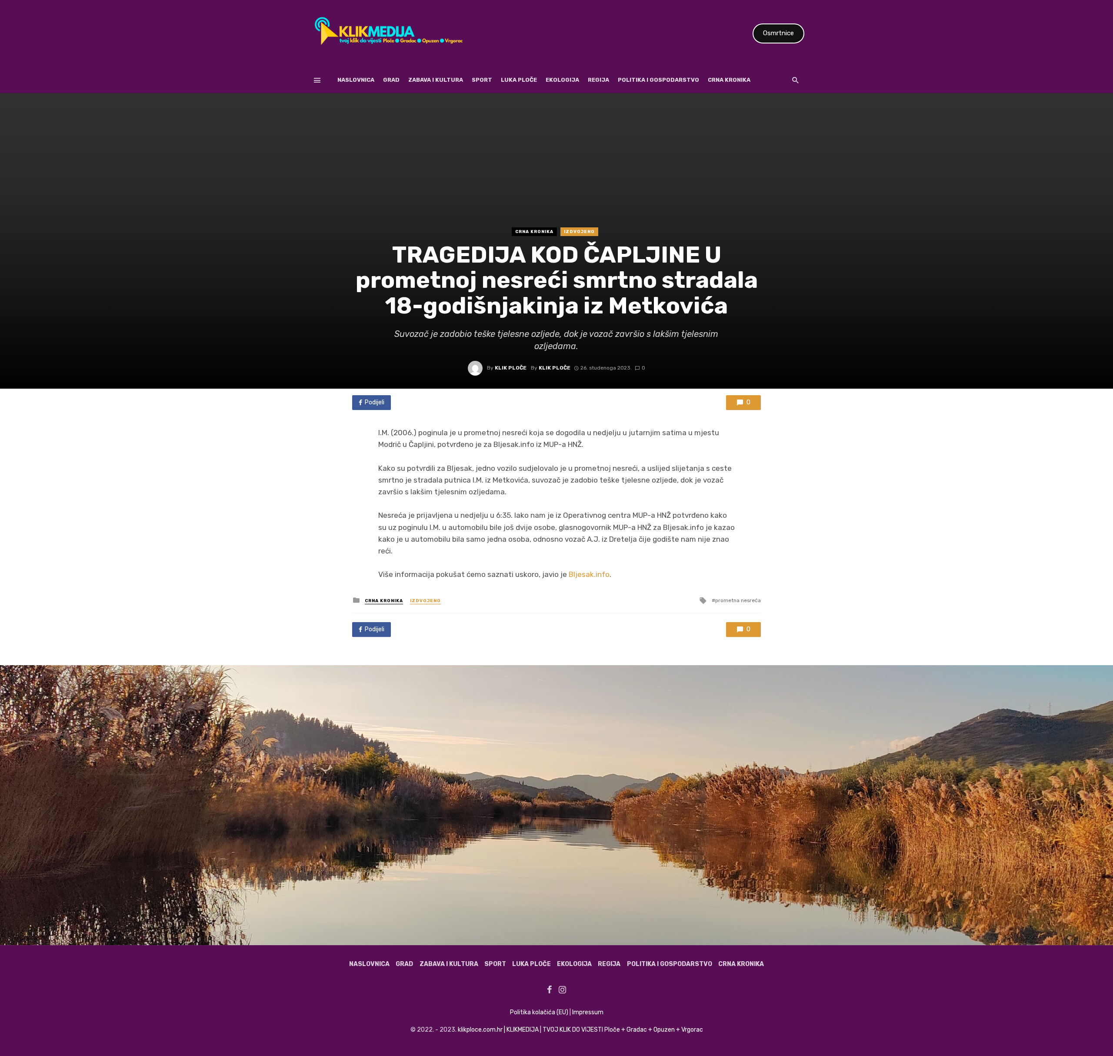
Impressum (587, 1012)
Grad (391, 80)
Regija (598, 80)
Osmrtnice (778, 33)
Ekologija (562, 80)
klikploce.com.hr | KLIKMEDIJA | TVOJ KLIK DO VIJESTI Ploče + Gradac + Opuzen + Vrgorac (580, 1029)
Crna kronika (729, 80)
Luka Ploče (519, 80)
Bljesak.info (589, 574)
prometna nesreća (738, 600)
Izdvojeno (579, 231)
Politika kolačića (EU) (539, 1012)
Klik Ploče (511, 368)
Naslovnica (355, 80)
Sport (482, 80)
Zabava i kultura (435, 80)
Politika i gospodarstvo (658, 80)
